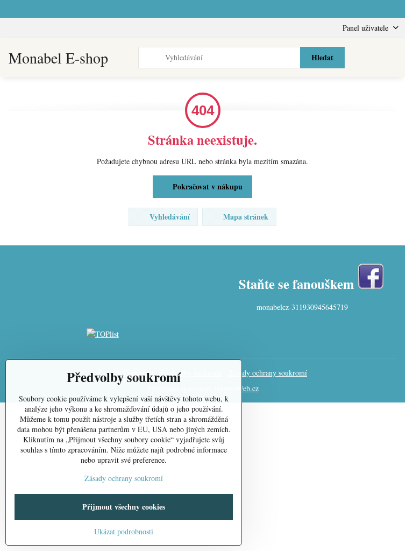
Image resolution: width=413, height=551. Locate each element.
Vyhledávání (168, 216)
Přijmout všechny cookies (123, 506)
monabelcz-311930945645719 (302, 307)
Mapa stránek (244, 216)
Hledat (322, 57)
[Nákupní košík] (366, 57)
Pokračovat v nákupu (206, 186)
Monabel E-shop (58, 57)
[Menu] (392, 57)
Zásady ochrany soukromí (268, 373)
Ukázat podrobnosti (123, 531)
